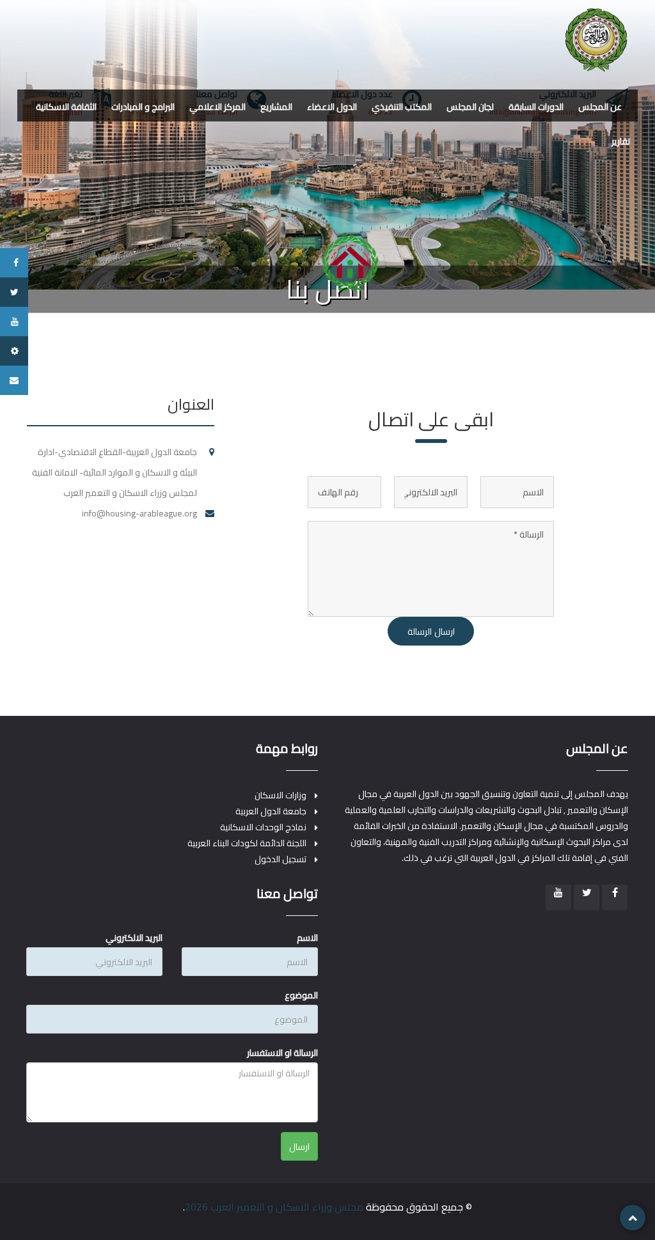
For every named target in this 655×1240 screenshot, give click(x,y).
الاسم (307, 937)
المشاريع (276, 106)
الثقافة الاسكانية (66, 106)
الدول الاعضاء (332, 106)
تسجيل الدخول (280, 859)
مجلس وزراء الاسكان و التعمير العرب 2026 (274, 1206)
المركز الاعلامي (217, 106)
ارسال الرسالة (431, 631)
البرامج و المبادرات (143, 106)
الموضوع (301, 995)
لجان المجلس (470, 106)
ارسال (299, 1146)
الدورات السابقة (536, 106)
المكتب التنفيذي (402, 106)
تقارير (621, 141)
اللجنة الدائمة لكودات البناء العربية (246, 843)
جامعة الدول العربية (270, 811)
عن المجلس (600, 106)
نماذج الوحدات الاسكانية (263, 827)
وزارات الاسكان (280, 795)
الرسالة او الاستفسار (282, 1052)
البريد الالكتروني (134, 937)
